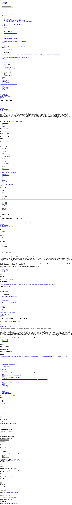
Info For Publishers (19, 382)
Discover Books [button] (4, 371)
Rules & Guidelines (21, 41)
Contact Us (4, 390)
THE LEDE (4, 151)
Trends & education (7, 57)
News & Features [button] (5, 25)
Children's (30, 21)
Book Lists (7, 373)
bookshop (4, 184)
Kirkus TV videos (29, 373)
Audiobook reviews (7, 70)
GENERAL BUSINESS (22, 356)
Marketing (13, 50)
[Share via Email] (5, 88)
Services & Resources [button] (5, 47)
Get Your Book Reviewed (18, 54)
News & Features (7, 71)
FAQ (11, 382)
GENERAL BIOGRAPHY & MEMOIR (6, 284)
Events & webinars (26, 57)
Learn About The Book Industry (43, 379)
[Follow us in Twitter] (2, 399)
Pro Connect (4, 12)
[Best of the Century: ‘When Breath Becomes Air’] (10, 293)
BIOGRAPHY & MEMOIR (36, 284)
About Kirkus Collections (14, 62)
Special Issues (10, 46)
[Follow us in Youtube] (2, 401)
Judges (25, 41)
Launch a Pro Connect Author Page (32, 379)
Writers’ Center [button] (4, 378)
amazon (1, 96)
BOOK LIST (5, 84)
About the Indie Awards (8, 41)
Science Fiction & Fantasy (8, 20)
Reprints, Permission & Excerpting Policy (6, 387)
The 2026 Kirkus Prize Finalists (12, 84)
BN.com (9, 96)
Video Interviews (7, 72)
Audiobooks (6, 19)
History (23, 20)
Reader (3, 455)
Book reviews (6, 69)
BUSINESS (43, 356)
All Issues (14, 46)
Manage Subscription (19, 46)
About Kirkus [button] (4, 381)
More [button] (3, 58)
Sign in (2, 459)
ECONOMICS (64, 356)
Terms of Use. (16, 459)
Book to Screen (24, 373)
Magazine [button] (3, 42)
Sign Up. (10, 499)
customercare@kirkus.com (14, 503)
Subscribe (23, 46)
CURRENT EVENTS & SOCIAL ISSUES (48, 284)
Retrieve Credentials (13, 497)
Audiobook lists (13, 24)
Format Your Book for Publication (27, 54)
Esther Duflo (10, 321)
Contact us (4, 383)
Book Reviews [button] (4, 15)
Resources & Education (8, 49)
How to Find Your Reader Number (13, 492)
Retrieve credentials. (10, 447)
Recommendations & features (18, 57)
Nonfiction (14, 20)
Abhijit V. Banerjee (4, 321)
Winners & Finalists (7, 38)
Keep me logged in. (3, 461)
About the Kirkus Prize (14, 38)
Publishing (10, 50)
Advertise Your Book (46, 54)
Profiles (5, 33)
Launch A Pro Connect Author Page (54, 54)
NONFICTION (4, 92)
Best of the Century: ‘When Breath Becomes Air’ (10, 296)
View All (5, 18)
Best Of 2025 (18, 24)
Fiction (9, 19)
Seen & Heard (15, 33)
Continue (11, 431)
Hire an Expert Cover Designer (38, 54)
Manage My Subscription (13, 377)
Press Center (14, 382)
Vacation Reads (22, 24)
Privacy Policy (4, 384)
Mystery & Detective (19, 19)
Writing (5, 50)
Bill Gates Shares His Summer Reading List (9, 367)
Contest (9, 382)
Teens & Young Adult (25, 21)
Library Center (6, 55)
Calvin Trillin (3, 105)
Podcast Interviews (7, 73)
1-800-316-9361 (6, 503)
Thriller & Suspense (13, 19)
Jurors (18, 38)
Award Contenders (15, 41)
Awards (11, 33)
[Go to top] (2, 403)
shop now (2, 95)
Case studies (12, 57)
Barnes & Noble (5, 96)
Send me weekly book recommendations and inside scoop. (9, 460)
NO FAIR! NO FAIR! (5, 158)
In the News (34, 373)
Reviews (3, 180)
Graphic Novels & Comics (18, 21)
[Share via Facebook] (5, 86)
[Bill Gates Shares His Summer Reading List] (9, 364)
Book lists (9, 24)
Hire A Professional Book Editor (9, 54)
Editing (8, 50)
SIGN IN (5, 2)
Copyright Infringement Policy (7, 386)
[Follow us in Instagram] (2, 400)
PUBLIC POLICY (48, 356)
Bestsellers (6, 24)
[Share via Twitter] (5, 87)
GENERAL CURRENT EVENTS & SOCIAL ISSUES (22, 284)
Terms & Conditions (5, 385)
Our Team (6, 382)
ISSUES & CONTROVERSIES (57, 356)
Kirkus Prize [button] (4, 374)
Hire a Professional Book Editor (7, 379)
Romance (24, 19)
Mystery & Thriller (15, 29)
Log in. (10, 442)
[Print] (3, 89)
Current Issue (6, 46)
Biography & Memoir (19, 20)
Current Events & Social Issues (9, 21)
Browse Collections (7, 62)
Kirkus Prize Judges (19, 375)
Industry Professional (5, 457)
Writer (3, 456)
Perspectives (8, 33)
